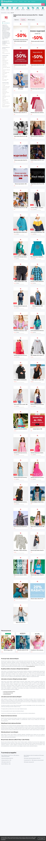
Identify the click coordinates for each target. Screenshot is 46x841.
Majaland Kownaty (5, 87)
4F (2, 68)
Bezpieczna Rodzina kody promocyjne (6, 106)
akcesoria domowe (7, 694)
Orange (3, 85)
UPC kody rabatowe (6, 103)
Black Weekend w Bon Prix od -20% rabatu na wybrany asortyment (10, 756)
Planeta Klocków (5, 101)
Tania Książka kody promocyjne (5, 73)
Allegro (3, 58)
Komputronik (4, 91)
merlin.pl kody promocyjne (4, 76)
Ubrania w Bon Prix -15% (6, 760)
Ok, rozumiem (41, 838)
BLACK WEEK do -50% (5, 763)
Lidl (3, 78)
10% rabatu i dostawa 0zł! (29, 762)
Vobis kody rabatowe (6, 67)
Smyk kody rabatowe (6, 69)
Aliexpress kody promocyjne (5, 61)
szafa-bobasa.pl (5, 62)
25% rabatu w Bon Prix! (5, 762)
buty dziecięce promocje (8, 692)
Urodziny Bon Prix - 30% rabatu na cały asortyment (34, 760)
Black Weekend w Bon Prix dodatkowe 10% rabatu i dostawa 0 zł (34, 756)
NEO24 (3, 71)
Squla (3, 98)
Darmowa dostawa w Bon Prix (7, 758)
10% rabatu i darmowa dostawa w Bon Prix (32, 758)
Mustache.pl (4, 65)
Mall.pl (3, 74)
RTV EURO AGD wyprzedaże (5, 80)
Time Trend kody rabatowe (5, 64)
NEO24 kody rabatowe (4, 89)
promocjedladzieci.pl (31, 666)
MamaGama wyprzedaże (4, 57)
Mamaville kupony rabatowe (5, 93)
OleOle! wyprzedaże (6, 86)
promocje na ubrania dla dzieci (9, 691)
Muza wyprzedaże (5, 83)
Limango (3, 94)
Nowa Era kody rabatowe (5, 100)
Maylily (3, 104)
